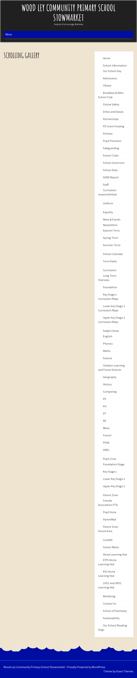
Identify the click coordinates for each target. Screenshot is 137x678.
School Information (115, 65)
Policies (108, 133)
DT (104, 413)
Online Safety (111, 104)
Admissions (110, 78)
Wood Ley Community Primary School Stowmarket (68, 12)
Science (107, 358)
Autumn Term (111, 230)
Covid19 (107, 540)
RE (104, 421)
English (107, 336)
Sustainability (111, 618)
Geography (109, 377)
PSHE (106, 443)
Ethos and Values (113, 112)
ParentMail (109, 519)
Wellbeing (109, 596)
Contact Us (109, 603)
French (107, 435)
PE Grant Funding (113, 126)
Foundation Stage (114, 464)
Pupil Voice (109, 512)
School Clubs (111, 155)
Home (106, 58)
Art (105, 406)
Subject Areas (111, 331)
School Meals (111, 547)
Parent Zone (110, 495)
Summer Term (111, 245)
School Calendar (113, 254)
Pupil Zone (109, 459)
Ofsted (107, 85)
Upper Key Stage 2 (114, 486)
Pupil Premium (112, 141)
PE (104, 399)
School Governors (114, 163)
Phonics (108, 343)
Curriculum (109, 270)
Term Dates (110, 261)
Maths (106, 351)
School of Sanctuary (115, 611)
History (107, 384)
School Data (110, 170)
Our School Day (112, 71)
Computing (110, 391)
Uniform (108, 203)
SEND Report (111, 177)
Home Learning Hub (115, 554)
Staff (106, 185)
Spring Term (110, 238)
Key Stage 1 (110, 472)
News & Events (111, 219)
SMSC (106, 450)
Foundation (110, 287)
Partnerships (111, 119)
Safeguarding (111, 148)
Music (106, 428)
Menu (8, 34)
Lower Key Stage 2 (114, 479)
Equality (108, 212)
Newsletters (110, 225)
